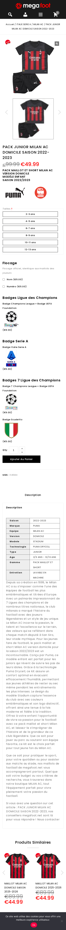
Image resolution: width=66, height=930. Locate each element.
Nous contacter (48, 819)
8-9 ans (30, 235)
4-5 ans (30, 221)
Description (33, 495)
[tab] (33, 495)
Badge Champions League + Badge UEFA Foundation (27, 306)
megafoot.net (32, 768)
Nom (14, 279)
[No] (61, 921)
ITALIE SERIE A (24, 24)
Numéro (16, 286)
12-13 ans (30, 249)
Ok (33, 925)
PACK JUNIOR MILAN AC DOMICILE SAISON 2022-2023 (28, 809)
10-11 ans (30, 242)
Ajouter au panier (21, 459)
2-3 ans (30, 214)
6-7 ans (30, 228)
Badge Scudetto (13, 419)
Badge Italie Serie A (14, 347)
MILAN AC (38, 24)
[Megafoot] (33, 5)
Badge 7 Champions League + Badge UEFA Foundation (28, 388)
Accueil (10, 24)
